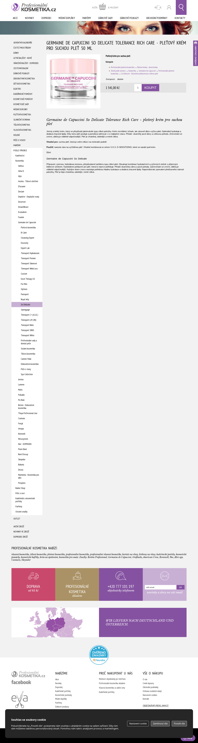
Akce (15, 18)
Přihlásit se (169, 7)
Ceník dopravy (148, 683)
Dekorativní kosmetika (24, 78)
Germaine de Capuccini (27, 222)
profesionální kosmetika (28, 674)
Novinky (29, 18)
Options (24, 289)
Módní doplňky (67, 18)
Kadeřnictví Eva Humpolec (19, 699)
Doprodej (46, 18)
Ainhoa (21, 165)
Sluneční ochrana (21, 119)
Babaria (21, 464)
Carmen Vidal (26, 358)
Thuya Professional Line (27, 413)
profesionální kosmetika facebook (21, 682)
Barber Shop (20, 488)
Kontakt (146, 698)
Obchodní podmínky (156, 18)
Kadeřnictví (19, 155)
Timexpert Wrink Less (29, 268)
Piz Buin (21, 399)
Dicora (20, 469)
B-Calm (24, 232)
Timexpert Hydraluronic (30, 253)
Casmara (21, 418)
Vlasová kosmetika (22, 129)
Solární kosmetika (28, 348)
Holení (16, 135)
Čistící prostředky (22, 47)
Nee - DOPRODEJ (25, 444)
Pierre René (22, 449)
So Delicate (25, 304)
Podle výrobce (20, 150)
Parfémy (86, 18)
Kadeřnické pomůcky (22, 93)
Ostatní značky (21, 511)
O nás (145, 679)
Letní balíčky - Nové (22, 57)
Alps (20, 176)
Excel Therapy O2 (28, 278)
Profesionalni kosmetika (99, 655)
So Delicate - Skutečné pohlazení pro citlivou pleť (139, 73)
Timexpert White (27, 335)
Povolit (179, 723)
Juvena (20, 379)
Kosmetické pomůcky (23, 99)
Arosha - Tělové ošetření (28, 181)
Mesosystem (23, 438)
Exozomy (24, 242)
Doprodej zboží (20, 536)
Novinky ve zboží (21, 531)
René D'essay (23, 454)
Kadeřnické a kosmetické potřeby (25, 500)
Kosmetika (19, 160)
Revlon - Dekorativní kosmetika (26, 407)
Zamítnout (160, 723)
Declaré (21, 191)
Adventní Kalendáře (22, 42)
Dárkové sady (105, 18)
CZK (158, 7)
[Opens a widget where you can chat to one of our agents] (187, 738)
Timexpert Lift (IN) (28, 319)
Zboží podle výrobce (118, 70)
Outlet (16, 518)
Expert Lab (25, 248)
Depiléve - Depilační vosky (28, 196)
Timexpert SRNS (27, 330)
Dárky (16, 52)
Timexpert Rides (27, 325)
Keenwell (21, 433)
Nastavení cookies (150, 695)
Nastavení (138, 723)
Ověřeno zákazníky (195, 53)
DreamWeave (23, 206)
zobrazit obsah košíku (105, 7)
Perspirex (21, 482)
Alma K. (21, 170)
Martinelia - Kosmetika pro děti (28, 476)
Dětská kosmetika (21, 83)
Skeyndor (21, 459)
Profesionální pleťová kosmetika (122, 67)
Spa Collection (27, 374)
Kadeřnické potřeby (63, 691)
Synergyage (25, 309)
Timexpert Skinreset (29, 263)
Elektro (17, 88)
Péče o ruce (20, 493)
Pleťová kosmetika (22, 114)
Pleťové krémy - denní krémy (147, 67)
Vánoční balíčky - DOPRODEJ (25, 63)
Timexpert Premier (28, 258)
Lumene (21, 384)
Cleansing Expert (27, 237)
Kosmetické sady (21, 104)
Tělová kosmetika (21, 124)
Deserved (21, 201)
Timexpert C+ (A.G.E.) (29, 314)
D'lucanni (21, 186)
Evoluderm (22, 212)
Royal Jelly (25, 299)
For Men (24, 283)
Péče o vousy (19, 140)
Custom (24, 273)
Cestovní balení (20, 68)
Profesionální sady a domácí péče (29, 342)
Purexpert (25, 294)
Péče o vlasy (26, 369)
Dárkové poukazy (129, 18)
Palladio (21, 394)
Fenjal (20, 423)
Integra (21, 428)
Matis (20, 389)
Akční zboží (18, 526)
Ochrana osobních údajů (152, 691)
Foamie (21, 217)
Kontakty (180, 18)
